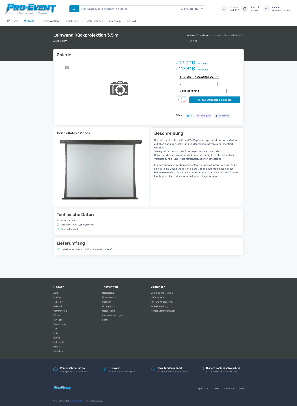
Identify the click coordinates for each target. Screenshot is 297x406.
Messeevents (108, 311)
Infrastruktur (59, 351)
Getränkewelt (60, 311)
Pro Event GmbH (77, 401)
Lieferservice (157, 297)
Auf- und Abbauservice (162, 302)
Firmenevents (109, 297)
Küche (56, 315)
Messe (56, 346)
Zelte (55, 293)
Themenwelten (50, 21)
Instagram (205, 115)
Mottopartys (108, 293)
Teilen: (179, 115)
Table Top (58, 302)
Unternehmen (95, 21)
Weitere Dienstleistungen (163, 311)
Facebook (224, 115)
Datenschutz (229, 388)
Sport (105, 320)
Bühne (56, 337)
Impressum (115, 21)
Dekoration (58, 306)
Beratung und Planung (162, 293)
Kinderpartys (108, 306)
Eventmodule (59, 324)
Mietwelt (29, 21)
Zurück (193, 41)
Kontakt (131, 21)
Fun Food (57, 320)
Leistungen (73, 21)
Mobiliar (57, 297)
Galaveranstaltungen (112, 315)
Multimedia (205, 35)
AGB (241, 388)
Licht (55, 333)
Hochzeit (106, 302)
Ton (55, 328)
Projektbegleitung (159, 306)
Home (14, 21)
